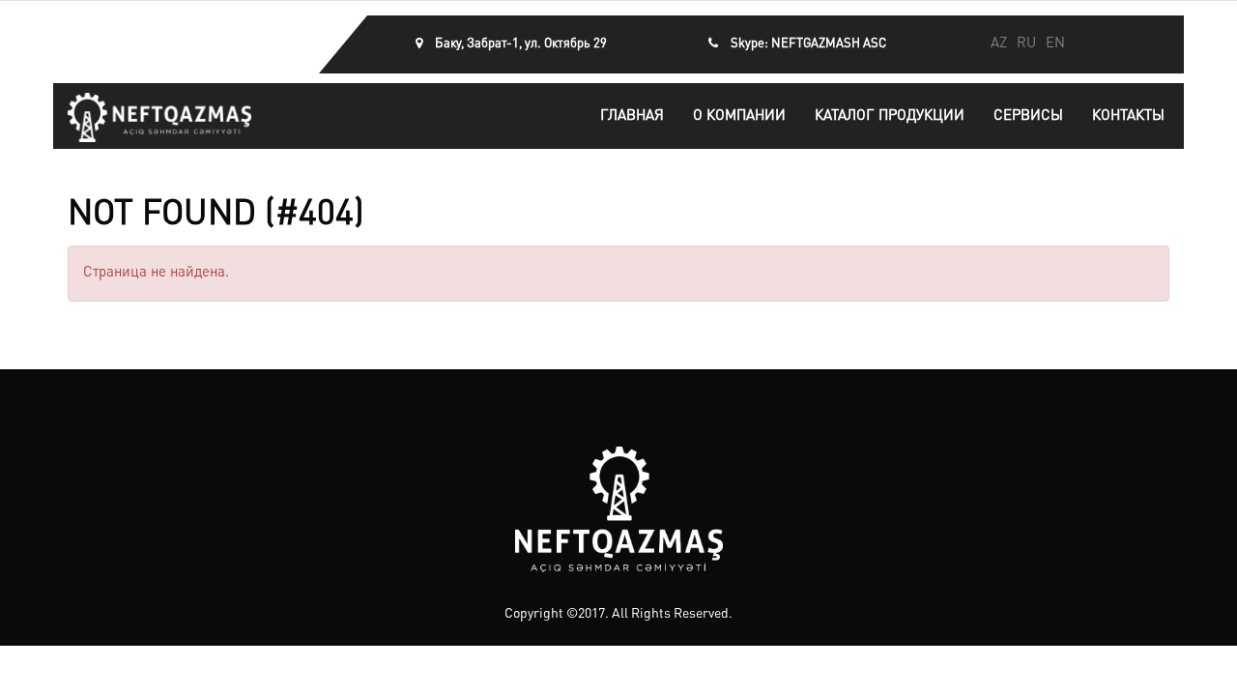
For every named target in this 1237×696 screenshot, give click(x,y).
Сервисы (1028, 116)
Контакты (1128, 116)
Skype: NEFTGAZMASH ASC (808, 44)
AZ (999, 44)
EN (1055, 44)
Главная (632, 116)
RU (1026, 44)
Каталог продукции (889, 116)
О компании (739, 116)
